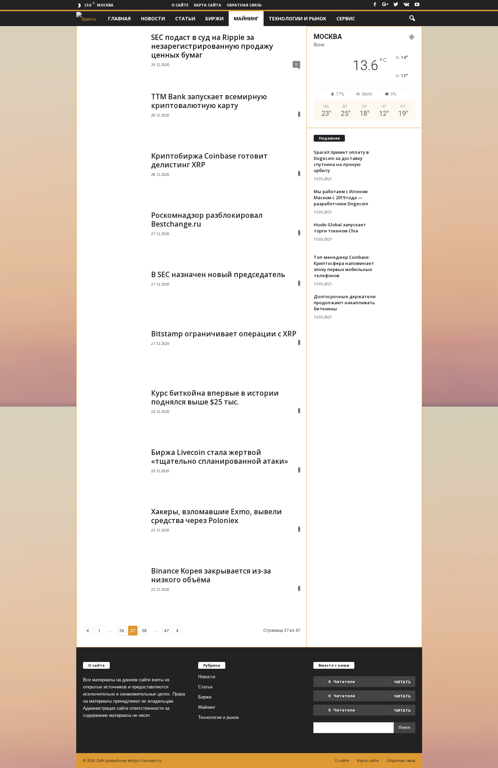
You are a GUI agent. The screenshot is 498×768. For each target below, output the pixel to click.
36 (121, 630)
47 (166, 630)
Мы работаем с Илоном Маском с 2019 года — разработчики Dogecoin (341, 197)
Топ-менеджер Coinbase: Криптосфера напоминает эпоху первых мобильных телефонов (344, 266)
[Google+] (385, 5)
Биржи (214, 18)
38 (144, 630)
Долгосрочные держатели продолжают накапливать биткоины (345, 302)
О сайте (179, 4)
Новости (153, 18)
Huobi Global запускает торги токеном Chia (340, 228)
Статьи (185, 18)
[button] (411, 18)
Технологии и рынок (297, 18)
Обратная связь (244, 4)
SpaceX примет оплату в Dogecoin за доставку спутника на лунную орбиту (341, 161)
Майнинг (246, 18)
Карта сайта (207, 4)
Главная (119, 18)
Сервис (345, 18)
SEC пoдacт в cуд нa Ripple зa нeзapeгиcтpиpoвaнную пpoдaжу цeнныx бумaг (212, 46)
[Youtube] (417, 5)
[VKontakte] (406, 5)
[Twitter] (396, 5)
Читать (402, 696)
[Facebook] (375, 5)
